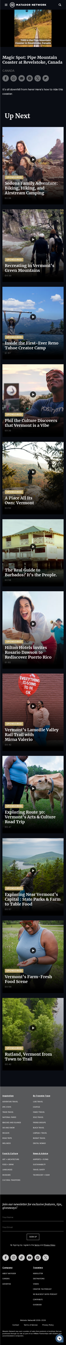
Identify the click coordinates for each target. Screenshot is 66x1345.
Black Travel (38, 1128)
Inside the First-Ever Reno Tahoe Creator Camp (31, 345)
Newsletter (38, 1273)
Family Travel (39, 1112)
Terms (37, 1245)
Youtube (29, 1257)
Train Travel (7, 1112)
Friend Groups (39, 1122)
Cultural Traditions (11, 1180)
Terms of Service (30, 1325)
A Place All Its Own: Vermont (19, 500)
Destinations (39, 1278)
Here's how (42, 89)
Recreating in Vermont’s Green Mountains (29, 268)
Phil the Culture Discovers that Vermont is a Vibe (31, 423)
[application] (33, 28)
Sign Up (33, 1236)
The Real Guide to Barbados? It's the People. (31, 572)
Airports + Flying (40, 1159)
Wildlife (5, 1133)
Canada (8, 71)
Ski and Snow (8, 1128)
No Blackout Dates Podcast (45, 1294)
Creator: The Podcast (42, 1289)
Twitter (45, 1257)
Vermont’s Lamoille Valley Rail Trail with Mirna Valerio (31, 734)
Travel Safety (39, 1169)
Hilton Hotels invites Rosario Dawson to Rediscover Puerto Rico (28, 652)
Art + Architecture (10, 1159)
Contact (15, 1325)
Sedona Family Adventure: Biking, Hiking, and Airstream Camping (31, 188)
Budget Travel (39, 1138)
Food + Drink (8, 1164)
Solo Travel (38, 1117)
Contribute (38, 1299)
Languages (7, 1169)
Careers (6, 1278)
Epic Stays (6, 1107)
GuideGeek (37, 1305)
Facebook (5, 1257)
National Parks (9, 1117)
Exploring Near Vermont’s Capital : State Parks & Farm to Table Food (33, 899)
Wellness (6, 1143)
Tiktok (21, 1257)
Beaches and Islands (11, 1122)
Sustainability (39, 1164)
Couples (36, 1107)
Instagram (13, 1257)
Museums (6, 1175)
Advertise (6, 1284)
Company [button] (7, 1267)
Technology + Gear (41, 1175)
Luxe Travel (38, 1101)
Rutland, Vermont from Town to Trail (28, 1057)
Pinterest (37, 1257)
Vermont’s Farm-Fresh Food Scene (28, 979)
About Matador (9, 1273)
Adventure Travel (10, 1101)
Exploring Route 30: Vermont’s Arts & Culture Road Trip (30, 817)
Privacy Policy (49, 1245)
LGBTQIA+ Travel (40, 1133)
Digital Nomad (39, 1143)
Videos (36, 1284)
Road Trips (7, 1138)
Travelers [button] (38, 1267)
